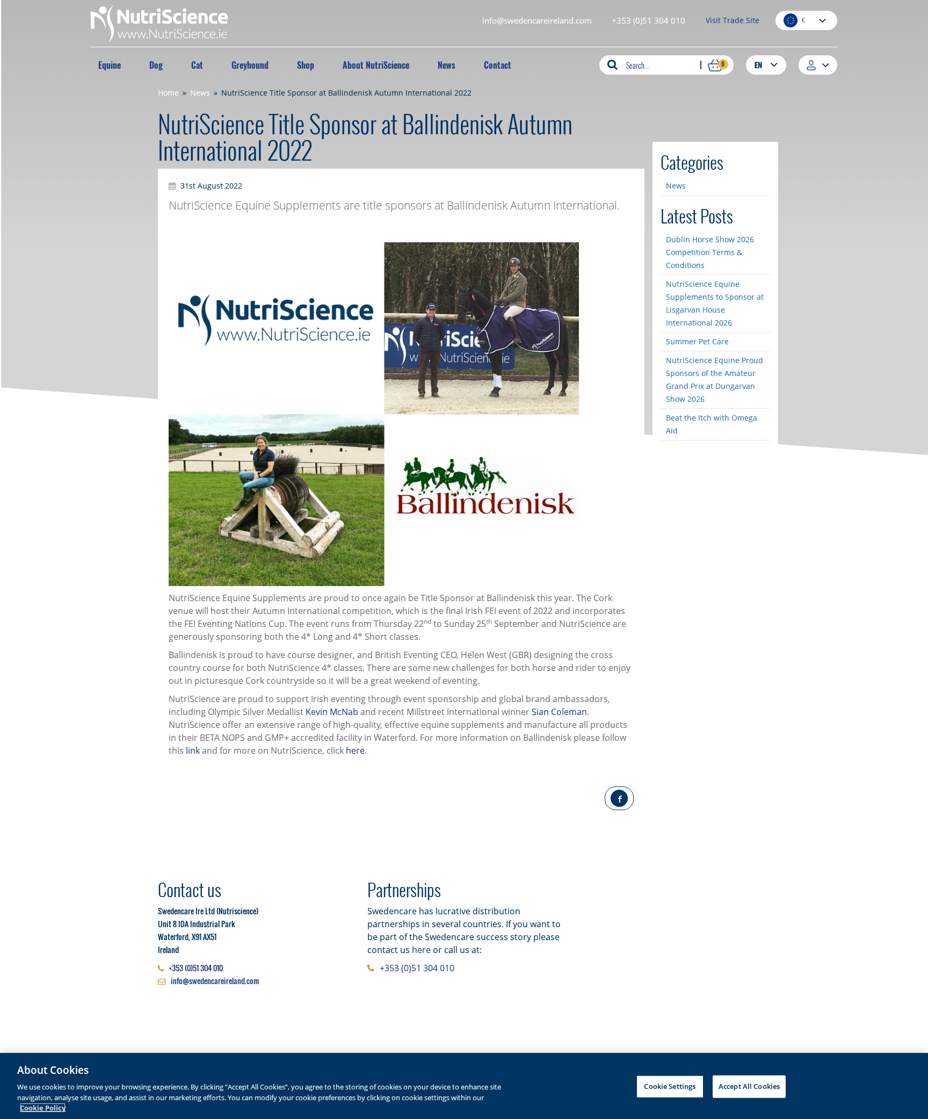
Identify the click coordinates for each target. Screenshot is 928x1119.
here (355, 750)
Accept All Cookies (749, 1086)
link (193, 750)
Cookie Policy (43, 1108)
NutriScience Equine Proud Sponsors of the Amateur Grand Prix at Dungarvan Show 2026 (714, 379)
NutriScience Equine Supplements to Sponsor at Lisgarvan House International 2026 (715, 303)
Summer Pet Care (697, 341)
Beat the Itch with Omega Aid (711, 424)
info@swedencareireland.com (537, 20)
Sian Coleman (559, 712)
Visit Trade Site (732, 20)
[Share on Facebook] (619, 798)
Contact (497, 65)
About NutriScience (376, 65)
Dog (156, 65)
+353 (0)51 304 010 (648, 20)
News (446, 65)
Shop (305, 65)
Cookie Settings (669, 1086)
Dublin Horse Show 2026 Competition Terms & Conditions (710, 252)
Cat (197, 65)
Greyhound (250, 65)
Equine (109, 65)
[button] (766, 64)
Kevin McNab (332, 712)
